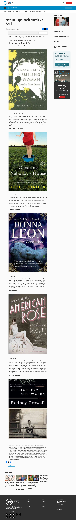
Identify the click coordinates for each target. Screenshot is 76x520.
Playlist (43, 499)
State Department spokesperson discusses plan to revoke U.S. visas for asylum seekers (45, 478)
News (5, 11)
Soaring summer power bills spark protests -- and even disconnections (21, 485)
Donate (69, 2)
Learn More (61, 96)
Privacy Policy (65, 66)
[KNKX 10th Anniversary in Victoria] (62, 76)
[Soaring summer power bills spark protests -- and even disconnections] (21, 478)
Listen (26, 11)
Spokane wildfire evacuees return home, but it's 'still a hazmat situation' (61, 35)
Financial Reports (60, 499)
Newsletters (44, 504)
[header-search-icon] (64, 2)
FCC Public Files (59, 509)
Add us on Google (43, 32)
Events (20, 11)
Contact (28, 501)
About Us (29, 499)
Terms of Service (60, 504)
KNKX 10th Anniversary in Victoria (61, 86)
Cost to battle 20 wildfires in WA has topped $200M (61, 40)
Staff (28, 504)
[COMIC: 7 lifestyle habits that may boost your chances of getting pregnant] (10, 478)
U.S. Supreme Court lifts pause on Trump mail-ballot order (60, 30)
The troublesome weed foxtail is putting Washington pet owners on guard (60, 46)
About (45, 11)
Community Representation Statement (61, 502)
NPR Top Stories (11, 465)
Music (9, 11)
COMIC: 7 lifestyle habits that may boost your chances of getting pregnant (9, 485)
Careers (43, 506)
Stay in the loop (61, 64)
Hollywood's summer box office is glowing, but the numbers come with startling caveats (33, 485)
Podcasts (15, 11)
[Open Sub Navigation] (6, 11)
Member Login (39, 11)
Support (32, 11)
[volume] (8, 8)
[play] (5, 8)
